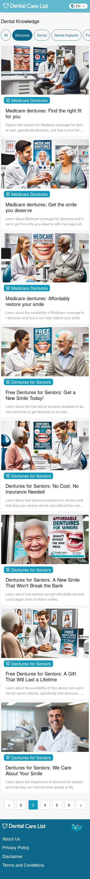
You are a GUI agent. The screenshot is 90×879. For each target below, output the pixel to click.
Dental (42, 35)
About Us (11, 839)
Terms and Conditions (23, 865)
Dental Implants (66, 35)
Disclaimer (12, 856)
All (6, 35)
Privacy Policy (15, 847)
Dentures (22, 35)
